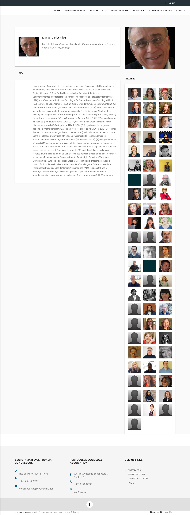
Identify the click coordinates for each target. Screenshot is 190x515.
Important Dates (138, 478)
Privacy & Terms (71, 512)
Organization (73, 10)
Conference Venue (160, 10)
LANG (179, 10)
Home (57, 10)
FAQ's (131, 482)
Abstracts (96, 10)
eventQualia (169, 512)
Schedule (139, 10)
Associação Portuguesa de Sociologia (44, 512)
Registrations (119, 10)
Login (172, 3)
